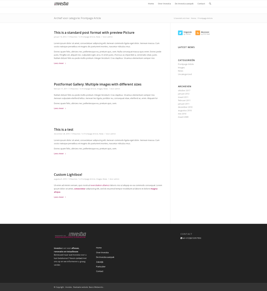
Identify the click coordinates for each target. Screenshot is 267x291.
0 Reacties (73, 37)
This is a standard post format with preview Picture (94, 32)
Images (100, 89)
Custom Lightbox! (68, 174)
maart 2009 (183, 117)
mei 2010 (182, 113)
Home (193, 18)
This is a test (63, 129)
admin (110, 37)
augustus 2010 (185, 110)
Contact (99, 271)
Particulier (101, 266)
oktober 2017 (184, 90)
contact (79, 258)
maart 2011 (183, 97)
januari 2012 (183, 93)
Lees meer (59, 63)
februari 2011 (184, 100)
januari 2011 (183, 103)
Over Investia (102, 252)
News (98, 37)
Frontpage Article (88, 37)
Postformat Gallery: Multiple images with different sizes (97, 84)
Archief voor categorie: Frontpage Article (77, 18)
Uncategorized (185, 74)
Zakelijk (99, 261)
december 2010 (185, 107)
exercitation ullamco (100, 185)
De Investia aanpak (105, 257)
